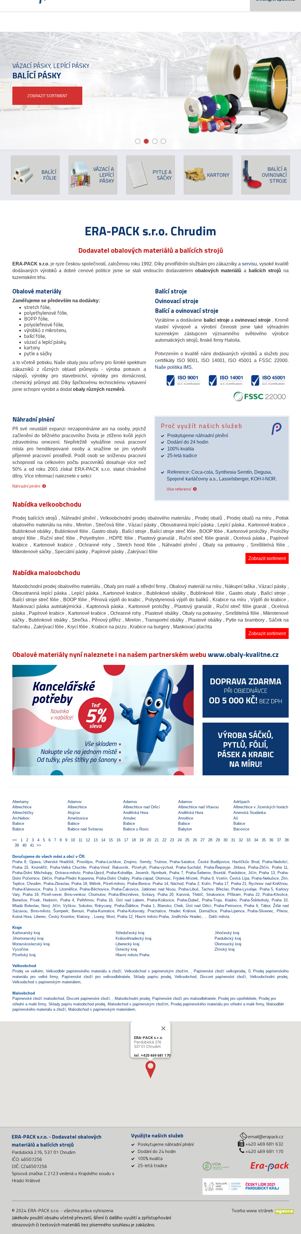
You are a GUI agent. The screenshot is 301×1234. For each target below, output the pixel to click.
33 (248, 840)
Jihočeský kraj (227, 933)
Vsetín (221, 878)
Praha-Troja (212, 900)
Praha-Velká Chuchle (68, 867)
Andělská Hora (135, 812)
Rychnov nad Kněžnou (268, 883)
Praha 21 (238, 883)
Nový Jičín (50, 905)
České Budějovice (213, 862)
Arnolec (129, 818)
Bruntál (219, 872)
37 (278, 840)
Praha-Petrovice (227, 905)
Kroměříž (39, 867)
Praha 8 (19, 862)
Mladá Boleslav (25, 905)
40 (24, 845)
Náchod (176, 883)
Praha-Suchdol (188, 867)
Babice (18, 823)
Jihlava (239, 867)
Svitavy (148, 894)
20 (148, 840)
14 (102, 840)
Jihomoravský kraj (28, 938)
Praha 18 (79, 883)
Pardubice (236, 872)
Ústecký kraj (126, 949)
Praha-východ (161, 867)
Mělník (95, 883)
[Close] (163, 1028)
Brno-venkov (75, 894)
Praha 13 (267, 872)
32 (240, 840)
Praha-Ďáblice (126, 905)
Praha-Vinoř (99, 867)
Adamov (75, 801)
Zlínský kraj (225, 949)
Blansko (164, 905)
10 (72, 840)
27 (202, 840)
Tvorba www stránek (252, 1210)
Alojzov (74, 812)
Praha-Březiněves (123, 894)
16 (118, 840)
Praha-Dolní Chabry (112, 878)
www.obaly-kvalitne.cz (243, 654)
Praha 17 (220, 883)
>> (38, 845)
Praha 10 (279, 900)
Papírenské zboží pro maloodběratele (184, 998)
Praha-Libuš (188, 889)
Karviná (182, 894)
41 (31, 845)
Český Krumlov (61, 916)
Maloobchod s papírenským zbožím (138, 1004)
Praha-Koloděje (119, 872)
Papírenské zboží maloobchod (38, 998)
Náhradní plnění (26, 485)
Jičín (252, 872)
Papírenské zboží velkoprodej (219, 971)
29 (217, 840)
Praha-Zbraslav (56, 883)
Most (110, 916)
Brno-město (40, 911)
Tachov (207, 889)
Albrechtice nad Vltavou (198, 807)
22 (164, 840)
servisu (249, 263)
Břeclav (222, 889)
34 (255, 840)
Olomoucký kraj (228, 944)
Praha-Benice (138, 883)
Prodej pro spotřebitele (237, 998)
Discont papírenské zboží (223, 976)
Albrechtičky (23, 812)
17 (125, 840)
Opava (35, 862)
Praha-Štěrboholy (254, 900)
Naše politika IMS (173, 367)
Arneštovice (78, 818)
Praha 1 (148, 905)
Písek (35, 900)
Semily (145, 862)
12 (87, 840)
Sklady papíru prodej (152, 976)
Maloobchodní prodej (132, 998)
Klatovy (83, 916)
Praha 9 (207, 878)
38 (285, 840)
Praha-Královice (160, 900)
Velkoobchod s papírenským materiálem (46, 982)
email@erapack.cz (265, 1136)
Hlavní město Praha (152, 916)
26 (194, 840)
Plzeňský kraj (24, 955)
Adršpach (241, 801)
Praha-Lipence (232, 911)
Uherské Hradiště (58, 862)
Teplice (18, 883)
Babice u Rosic (136, 829)
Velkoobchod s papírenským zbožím (156, 971)
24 (179, 840)
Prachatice (157, 911)
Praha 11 (279, 867)
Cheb (178, 905)
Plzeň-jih (139, 867)
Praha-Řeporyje (217, 867)
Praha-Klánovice (26, 889)
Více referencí (179, 488)
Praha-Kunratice (100, 911)
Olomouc (163, 878)
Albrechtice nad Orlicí (141, 807)
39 (16, 845)
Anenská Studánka (249, 812)
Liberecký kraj (127, 944)
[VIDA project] (216, 1166)
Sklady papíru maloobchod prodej (77, 1004)
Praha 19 (31, 894)
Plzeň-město (114, 883)
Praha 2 (192, 883)
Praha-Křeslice (274, 894)
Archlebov (20, 818)
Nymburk (159, 872)
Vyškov (69, 905)
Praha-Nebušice (265, 878)
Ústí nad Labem (130, 900)
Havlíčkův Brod (245, 862)
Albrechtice (21, 807)
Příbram (234, 894)
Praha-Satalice (182, 862)
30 (225, 840)
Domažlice (208, 911)
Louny (99, 916)
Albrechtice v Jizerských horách (260, 807)
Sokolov (85, 905)
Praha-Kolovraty (130, 911)
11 (79, 840)
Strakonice (215, 894)
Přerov (282, 911)
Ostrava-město (67, 872)
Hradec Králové (182, 911)
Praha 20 (165, 894)
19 (141, 840)
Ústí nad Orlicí (198, 905)
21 (156, 840)
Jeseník (142, 872)
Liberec (40, 916)
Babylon (185, 829)
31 (232, 840)
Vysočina (20, 949)
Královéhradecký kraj (133, 938)
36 (271, 840)
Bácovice (241, 829)
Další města (219, 916)
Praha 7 (176, 872)
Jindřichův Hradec (186, 916)
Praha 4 (67, 900)
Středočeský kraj (130, 933)
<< (15, 840)
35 (263, 840)
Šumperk (60, 911)
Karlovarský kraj (26, 933)
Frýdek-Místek (185, 878)
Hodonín (50, 900)
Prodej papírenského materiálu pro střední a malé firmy (217, 1004)
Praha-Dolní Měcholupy (32, 872)
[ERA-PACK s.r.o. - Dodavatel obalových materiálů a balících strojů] (269, 1165)
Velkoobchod (185, 976)
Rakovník (120, 867)
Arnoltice (185, 818)
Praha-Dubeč (188, 900)
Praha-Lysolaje (244, 889)
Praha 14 (160, 883)
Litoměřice (68, 889)
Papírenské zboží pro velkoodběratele (96, 976)
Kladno (231, 900)
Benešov (19, 900)
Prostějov (85, 862)
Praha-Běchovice (94, 889)
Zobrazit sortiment (267, 558)
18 (133, 840)
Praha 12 (125, 916)
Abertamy (20, 801)
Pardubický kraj (228, 938)
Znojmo (130, 862)
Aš (235, 818)
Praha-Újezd (93, 872)
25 (186, 840)
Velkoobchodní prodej (268, 976)
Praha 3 (49, 889)
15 (110, 840)
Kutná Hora (21, 916)
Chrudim (34, 883)
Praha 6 (251, 905)
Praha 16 (105, 900)
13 (95, 840)
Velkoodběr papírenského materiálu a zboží (83, 971)
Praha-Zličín (258, 867)
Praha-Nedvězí (274, 862)
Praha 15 (20, 867)
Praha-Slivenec (260, 911)
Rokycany (103, 905)
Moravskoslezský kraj (31, 944)
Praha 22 (252, 894)
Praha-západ (142, 878)
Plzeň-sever (51, 894)
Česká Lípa (239, 878)
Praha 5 (266, 889)
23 (171, 840)
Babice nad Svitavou (85, 829)
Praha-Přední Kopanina (74, 878)
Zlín (284, 878)
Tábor (265, 905)
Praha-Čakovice (124, 889)
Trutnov (160, 862)
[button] (25, 716)
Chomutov (97, 894)
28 (209, 840)
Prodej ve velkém (27, 971)
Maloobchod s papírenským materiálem (101, 1009)
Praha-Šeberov (198, 872)
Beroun (78, 911)
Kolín (206, 883)
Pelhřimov (85, 900)
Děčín (47, 878)
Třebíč (197, 894)
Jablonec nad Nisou (158, 889)
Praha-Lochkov (108, 862)
